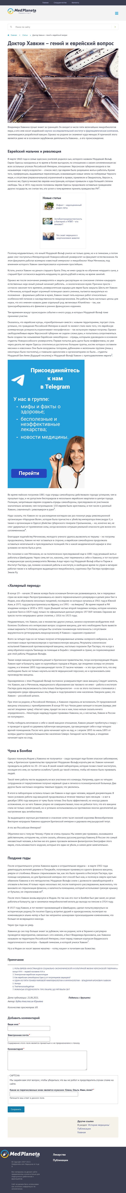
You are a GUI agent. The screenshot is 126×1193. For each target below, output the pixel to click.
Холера (17, 983)
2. (13, 974)
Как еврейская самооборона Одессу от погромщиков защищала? (42, 977)
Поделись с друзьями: (80, 997)
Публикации (84, 1128)
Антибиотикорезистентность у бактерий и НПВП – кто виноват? (68, 221)
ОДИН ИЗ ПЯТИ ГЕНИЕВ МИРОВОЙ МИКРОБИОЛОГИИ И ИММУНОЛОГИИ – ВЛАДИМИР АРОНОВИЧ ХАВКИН (62, 980)
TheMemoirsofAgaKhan (24, 986)
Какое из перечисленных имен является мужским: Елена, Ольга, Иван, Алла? (52, 1089)
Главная (45, 2)
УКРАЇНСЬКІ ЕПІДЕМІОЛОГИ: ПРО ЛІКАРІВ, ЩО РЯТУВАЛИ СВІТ (42, 989)
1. (13, 968)
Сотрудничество (60, 2)
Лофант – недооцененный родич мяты (69, 206)
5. (13, 983)
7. (13, 989)
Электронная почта (19, 1035)
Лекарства (59, 1154)
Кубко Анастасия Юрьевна (29, 1001)
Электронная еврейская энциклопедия (31, 974)
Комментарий (16, 1048)
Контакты (75, 2)
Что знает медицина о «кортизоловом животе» (68, 236)
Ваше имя (14, 1024)
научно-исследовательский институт (63, 130)
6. (13, 986)
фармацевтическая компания (102, 130)
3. (13, 977)
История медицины (98, 1124)
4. (13, 980)
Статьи (25, 35)
